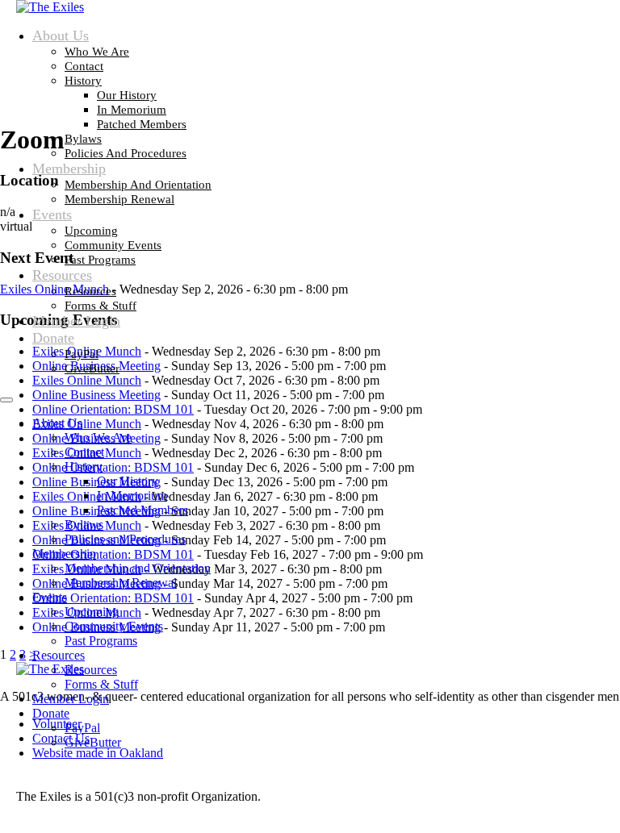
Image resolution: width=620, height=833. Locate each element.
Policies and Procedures (125, 153)
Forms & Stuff (100, 305)
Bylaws (83, 138)
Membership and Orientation (138, 184)
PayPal (81, 354)
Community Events (113, 245)
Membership (69, 168)
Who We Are (97, 51)
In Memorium (131, 109)
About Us (60, 35)
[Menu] (6, 400)
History (83, 80)
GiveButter (92, 368)
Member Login (76, 321)
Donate (53, 338)
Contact (84, 66)
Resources (62, 275)
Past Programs (100, 259)
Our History (127, 95)
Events (52, 214)
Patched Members (141, 124)
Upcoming (91, 230)
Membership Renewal (119, 199)
